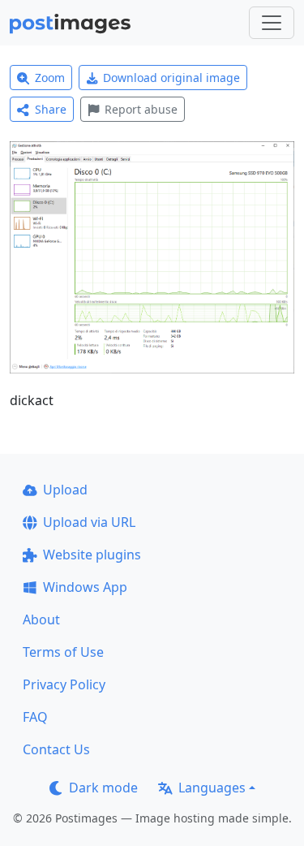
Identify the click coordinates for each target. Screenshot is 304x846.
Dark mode (103, 787)
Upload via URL (89, 522)
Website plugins (92, 554)
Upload (65, 490)
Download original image (171, 77)
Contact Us (56, 749)
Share (50, 109)
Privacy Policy (64, 684)
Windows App (85, 587)
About (41, 619)
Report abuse (141, 109)
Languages (212, 787)
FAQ (35, 717)
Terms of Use (63, 652)
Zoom (50, 77)
